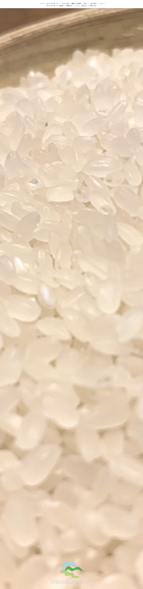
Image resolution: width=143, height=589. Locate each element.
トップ (42, 3)
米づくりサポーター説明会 (55, 6)
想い (85, 3)
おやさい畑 (65, 3)
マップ (101, 3)
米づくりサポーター (52, 3)
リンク (76, 6)
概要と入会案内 (76, 3)
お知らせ (84, 6)
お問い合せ (92, 6)
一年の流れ (92, 3)
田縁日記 (69, 6)
